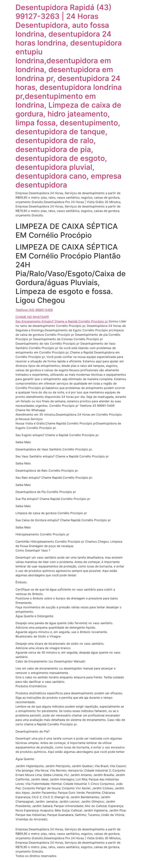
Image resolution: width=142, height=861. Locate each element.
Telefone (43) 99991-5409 (34, 310)
